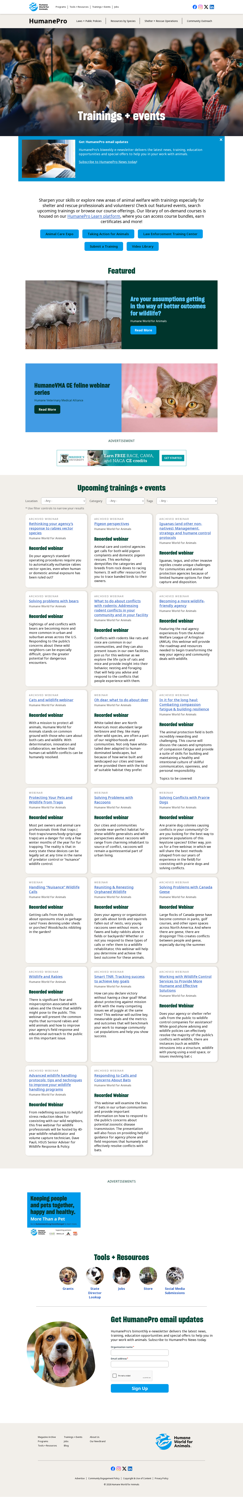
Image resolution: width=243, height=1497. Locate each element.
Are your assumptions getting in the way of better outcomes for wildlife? (168, 306)
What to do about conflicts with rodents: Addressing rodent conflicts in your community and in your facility (121, 608)
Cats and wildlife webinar (51, 699)
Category (95, 501)
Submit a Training (104, 246)
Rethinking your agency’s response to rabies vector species (51, 528)
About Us (94, 1437)
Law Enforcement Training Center (170, 234)
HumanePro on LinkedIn (212, 7)
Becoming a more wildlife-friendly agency (182, 603)
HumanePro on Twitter (206, 7)
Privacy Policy (161, 1478)
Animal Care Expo (59, 234)
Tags (149, 501)
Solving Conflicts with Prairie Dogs (184, 800)
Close (221, 140)
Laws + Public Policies (89, 21)
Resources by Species (123, 21)
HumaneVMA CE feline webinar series (72, 389)
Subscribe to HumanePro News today (107, 162)
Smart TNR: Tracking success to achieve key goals (119, 979)
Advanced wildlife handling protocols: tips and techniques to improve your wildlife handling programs (55, 1082)
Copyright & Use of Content (137, 1478)
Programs (61, 6)
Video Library (142, 246)
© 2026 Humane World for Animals (121, 1484)
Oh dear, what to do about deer (121, 699)
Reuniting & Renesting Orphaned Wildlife (114, 889)
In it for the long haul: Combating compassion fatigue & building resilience (184, 704)
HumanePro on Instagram (200, 7)
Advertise (80, 1478)
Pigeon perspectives (111, 523)
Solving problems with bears (54, 601)
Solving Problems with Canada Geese (185, 889)
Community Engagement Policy (104, 1478)
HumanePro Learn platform (93, 216)
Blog (66, 1445)
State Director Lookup (95, 1292)
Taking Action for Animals (108, 234)
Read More (143, 330)
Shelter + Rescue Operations (161, 21)
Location (31, 501)
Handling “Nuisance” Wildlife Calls (54, 889)
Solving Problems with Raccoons (113, 800)
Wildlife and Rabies (46, 976)
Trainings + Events (101, 6)
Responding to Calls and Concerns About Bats (115, 1077)
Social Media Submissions (175, 1290)
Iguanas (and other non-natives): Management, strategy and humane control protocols (185, 530)
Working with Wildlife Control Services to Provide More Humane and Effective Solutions (185, 983)
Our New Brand (97, 1441)
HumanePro (48, 21)
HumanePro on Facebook (195, 7)
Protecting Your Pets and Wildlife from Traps (50, 800)
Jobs (116, 6)
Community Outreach (199, 21)
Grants (68, 1288)
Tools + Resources (79, 6)
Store (148, 1288)
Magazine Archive (47, 1437)
